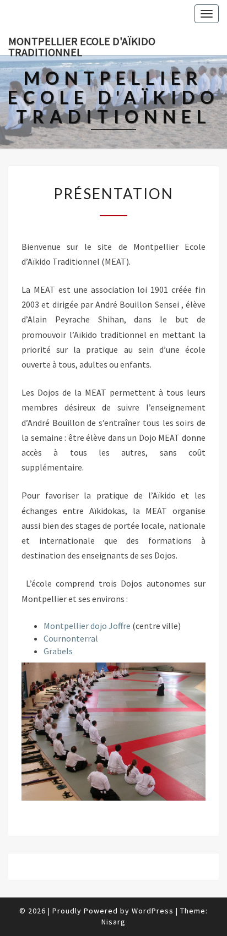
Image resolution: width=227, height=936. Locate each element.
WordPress (153, 911)
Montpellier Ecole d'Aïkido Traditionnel (81, 44)
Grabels (58, 650)
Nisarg (113, 922)
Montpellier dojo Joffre (87, 625)
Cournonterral (71, 638)
